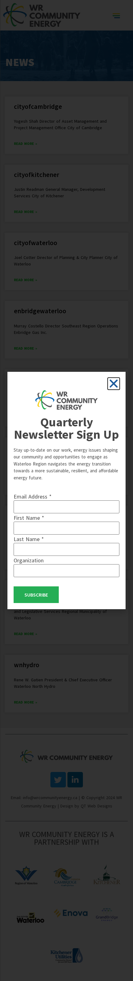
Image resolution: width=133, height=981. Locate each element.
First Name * (29, 518)
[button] (113, 383)
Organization (29, 560)
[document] (66, 490)
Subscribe (36, 595)
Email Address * (33, 496)
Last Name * (29, 539)
